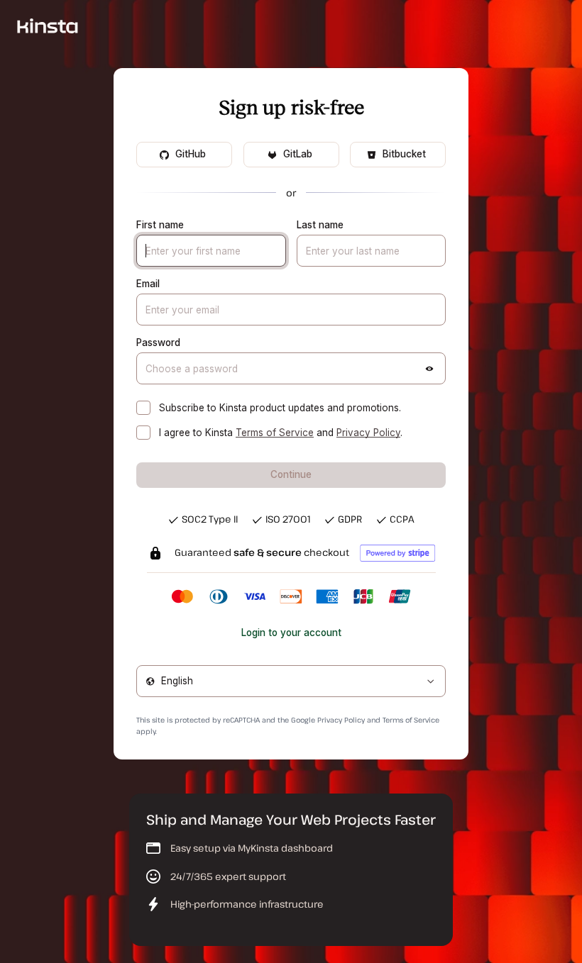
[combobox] (291, 681)
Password (158, 342)
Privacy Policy (368, 432)
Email (148, 283)
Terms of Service (275, 432)
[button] (429, 369)
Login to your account (291, 632)
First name (160, 224)
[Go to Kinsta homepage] (47, 24)
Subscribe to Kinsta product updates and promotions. (280, 407)
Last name (320, 224)
